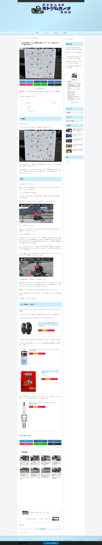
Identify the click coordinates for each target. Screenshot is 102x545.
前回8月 (44, 343)
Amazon (44, 330)
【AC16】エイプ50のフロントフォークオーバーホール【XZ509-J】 (74, 62)
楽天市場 (40, 330)
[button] (82, 39)
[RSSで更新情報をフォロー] (78, 102)
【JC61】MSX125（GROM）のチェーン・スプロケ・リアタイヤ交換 (74, 57)
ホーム (35, 540)
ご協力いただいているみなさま (48, 540)
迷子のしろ (74, 79)
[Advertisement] (51, 23)
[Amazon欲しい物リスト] (75, 102)
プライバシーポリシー (58, 540)
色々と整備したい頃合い (32, 110)
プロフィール (40, 540)
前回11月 (27, 343)
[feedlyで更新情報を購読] (76, 102)
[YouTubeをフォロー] (73, 102)
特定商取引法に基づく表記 (67, 540)
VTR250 (21, 435)
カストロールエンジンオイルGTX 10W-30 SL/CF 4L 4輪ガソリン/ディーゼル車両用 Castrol (49, 371)
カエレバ (42, 328)
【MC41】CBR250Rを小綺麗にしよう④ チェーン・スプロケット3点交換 (74, 48)
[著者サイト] (70, 102)
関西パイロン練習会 (27, 435)
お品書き (29, 106)
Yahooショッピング (51, 330)
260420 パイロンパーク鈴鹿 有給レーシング (74, 53)
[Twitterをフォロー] (72, 102)
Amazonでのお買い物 (50, 543)
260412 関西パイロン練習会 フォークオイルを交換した (74, 66)
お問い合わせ (81, 540)
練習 (28, 108)
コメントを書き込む (40, 529)
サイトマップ (75, 540)
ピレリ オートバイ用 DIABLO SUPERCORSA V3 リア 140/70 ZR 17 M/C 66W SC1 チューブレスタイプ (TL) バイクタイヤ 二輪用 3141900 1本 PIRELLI (48, 324)
